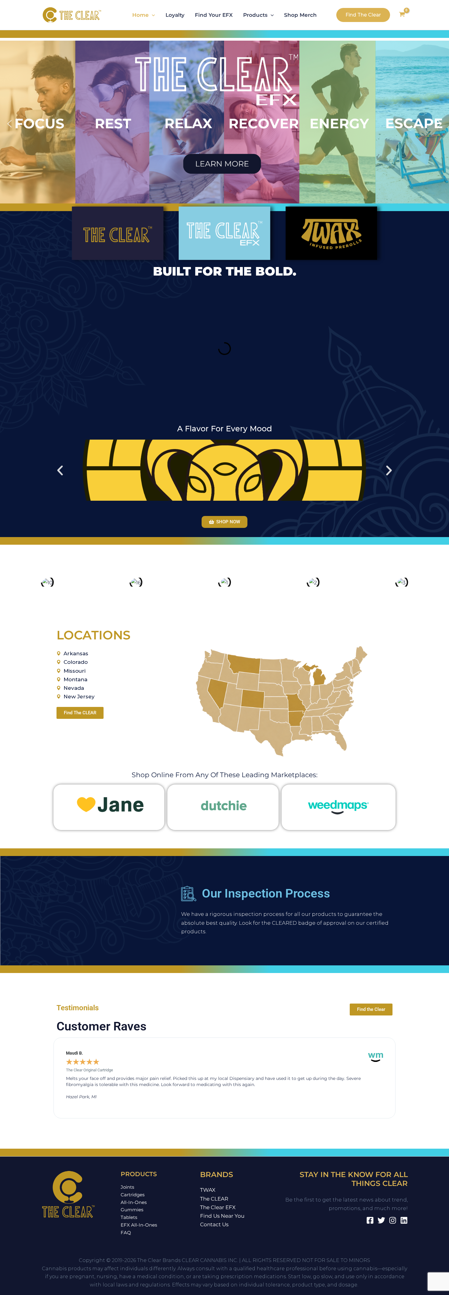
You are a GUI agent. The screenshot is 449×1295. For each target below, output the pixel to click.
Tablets (129, 1217)
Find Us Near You (222, 1216)
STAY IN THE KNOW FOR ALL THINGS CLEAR (354, 1179)
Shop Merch (300, 15)
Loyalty (175, 15)
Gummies (132, 1210)
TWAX (207, 1190)
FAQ (126, 1232)
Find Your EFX (214, 15)
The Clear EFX (217, 1207)
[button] (152, 15)
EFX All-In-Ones (139, 1225)
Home (140, 15)
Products (255, 15)
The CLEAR (214, 1199)
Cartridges (132, 1195)
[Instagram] (392, 1220)
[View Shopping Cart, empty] (402, 14)
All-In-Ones (134, 1202)
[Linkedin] (404, 1220)
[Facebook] (370, 1220)
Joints (127, 1187)
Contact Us (214, 1224)
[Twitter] (381, 1220)
